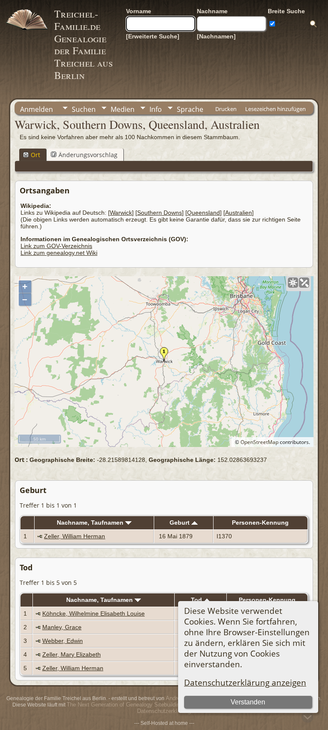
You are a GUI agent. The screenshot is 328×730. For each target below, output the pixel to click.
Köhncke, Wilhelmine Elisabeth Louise (93, 613)
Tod (197, 599)
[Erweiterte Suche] (152, 36)
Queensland (203, 212)
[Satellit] (304, 282)
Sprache (190, 109)
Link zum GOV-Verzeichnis (56, 245)
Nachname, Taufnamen (91, 522)
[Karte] (293, 282)
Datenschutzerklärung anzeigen (245, 682)
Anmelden (36, 109)
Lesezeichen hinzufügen (275, 109)
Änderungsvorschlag (88, 155)
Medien (123, 109)
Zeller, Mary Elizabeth (71, 654)
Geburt (180, 522)
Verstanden (248, 702)
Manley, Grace (62, 627)
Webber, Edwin (62, 640)
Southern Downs (159, 212)
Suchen (84, 109)
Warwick (121, 212)
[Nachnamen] (216, 36)
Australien (238, 212)
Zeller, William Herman (74, 536)
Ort (35, 155)
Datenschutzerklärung (164, 711)
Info (155, 109)
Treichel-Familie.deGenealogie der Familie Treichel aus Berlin (83, 44)
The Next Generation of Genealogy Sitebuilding (125, 704)
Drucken (226, 109)
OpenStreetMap (259, 442)
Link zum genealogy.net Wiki (58, 252)
